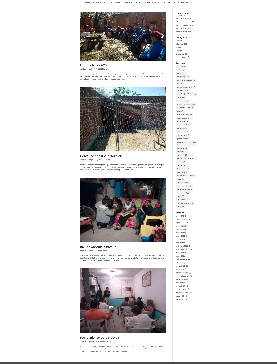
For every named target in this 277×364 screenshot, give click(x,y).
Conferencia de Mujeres (186, 87)
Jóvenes (192, 158)
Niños (193, 176)
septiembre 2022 (182, 249)
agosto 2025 (181, 223)
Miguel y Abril (182, 176)
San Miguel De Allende (185, 203)
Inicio (87, 3)
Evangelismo (182, 121)
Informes (106, 69)
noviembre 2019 (182, 293)
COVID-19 (191, 94)
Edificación (181, 108)
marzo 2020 (180, 286)
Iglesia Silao (182, 148)
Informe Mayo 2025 (183, 28)
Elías (190, 108)
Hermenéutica (182, 132)
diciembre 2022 (182, 246)
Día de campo (182, 101)
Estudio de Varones (184, 118)
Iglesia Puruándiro (184, 139)
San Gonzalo (182, 200)
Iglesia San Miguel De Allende (186, 143)
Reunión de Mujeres (184, 186)
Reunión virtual (183, 193)
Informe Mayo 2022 (93, 65)
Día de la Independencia (186, 104)
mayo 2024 (180, 233)
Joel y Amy (181, 158)
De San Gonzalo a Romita (98, 247)
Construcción (182, 90)
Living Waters (182, 165)
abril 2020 (180, 283)
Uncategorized (182, 57)
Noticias (106, 160)
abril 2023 (180, 243)
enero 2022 (180, 256)
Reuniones (107, 341)
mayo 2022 (180, 253)
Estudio (180, 111)
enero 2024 (180, 236)
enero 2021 (180, 269)
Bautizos (181, 70)
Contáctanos (169, 3)
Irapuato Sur (182, 155)
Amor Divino (182, 66)
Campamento (183, 77)
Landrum (181, 162)
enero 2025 (180, 229)
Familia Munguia (183, 125)
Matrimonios (182, 172)
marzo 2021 (180, 266)
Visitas (180, 206)
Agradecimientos (185, 3)
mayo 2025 (180, 226)
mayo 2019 (180, 299)
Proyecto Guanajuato (132, 3)
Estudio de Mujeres (184, 115)
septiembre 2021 (182, 259)
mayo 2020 (180, 279)
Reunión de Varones (184, 189)
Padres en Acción (183, 182)
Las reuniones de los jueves (99, 338)
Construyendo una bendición (101, 156)
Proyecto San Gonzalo (153, 3)
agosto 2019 (181, 296)
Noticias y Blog (115, 3)
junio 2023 (180, 239)
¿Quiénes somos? (99, 3)
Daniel (178, 41)
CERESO (180, 84)
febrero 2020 (181, 289)
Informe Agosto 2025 (184, 25)
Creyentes (181, 97)
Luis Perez (87, 69)
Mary (178, 47)
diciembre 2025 (182, 219)
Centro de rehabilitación (186, 80)
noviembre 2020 (182, 273)
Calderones (182, 73)
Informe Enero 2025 (183, 32)
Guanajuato (182, 128)
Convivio (181, 94)
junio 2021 (179, 263)
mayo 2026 (180, 216)
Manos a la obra (183, 169)
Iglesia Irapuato (183, 135)
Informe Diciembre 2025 (185, 22)
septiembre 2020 (182, 276)
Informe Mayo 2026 (183, 18)
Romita (180, 196)
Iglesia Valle (182, 152)
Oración (180, 179)
